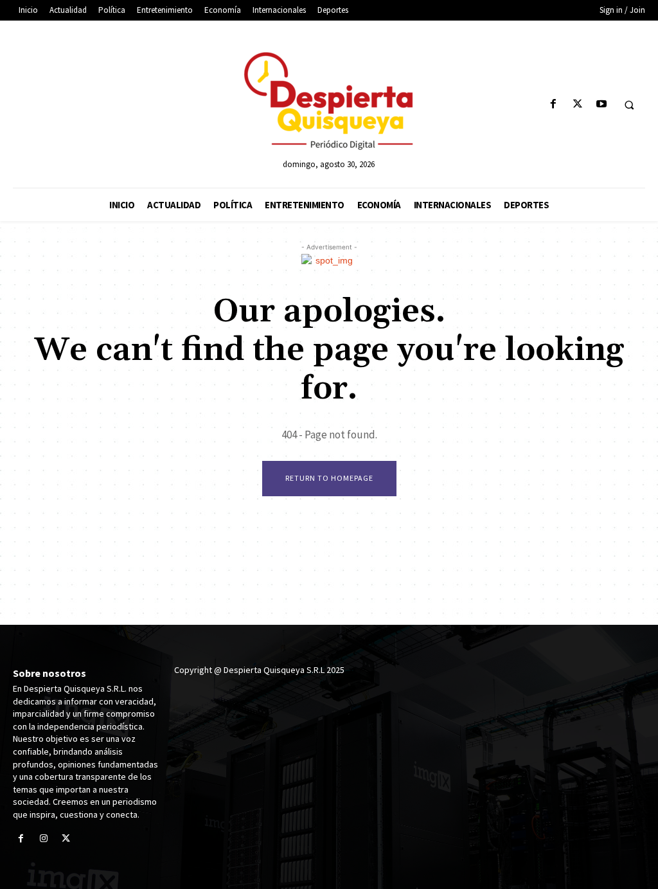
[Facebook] (553, 104)
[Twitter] (577, 104)
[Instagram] (43, 839)
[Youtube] (601, 104)
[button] (629, 105)
